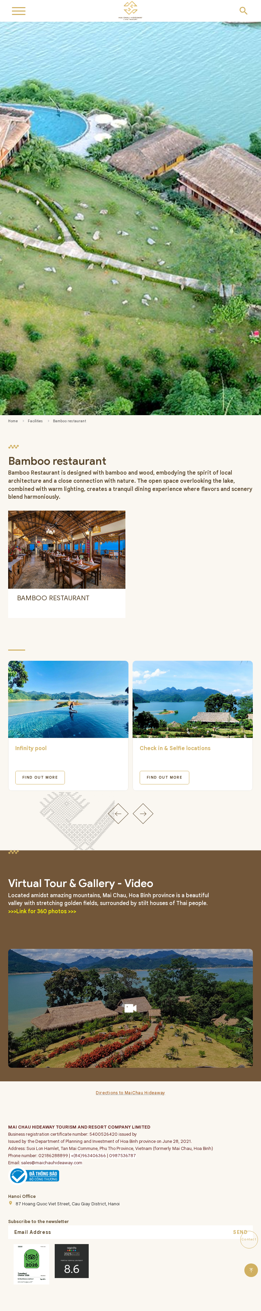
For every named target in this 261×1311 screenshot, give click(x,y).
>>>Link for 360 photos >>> (42, 911)
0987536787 (122, 1155)
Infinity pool (31, 748)
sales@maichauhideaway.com (51, 1163)
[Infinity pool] (68, 699)
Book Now (142, 1304)
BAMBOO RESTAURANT (53, 598)
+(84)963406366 (88, 1155)
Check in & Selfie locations (175, 748)
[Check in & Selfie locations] (193, 699)
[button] (118, 813)
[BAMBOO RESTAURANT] (66, 550)
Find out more (40, 777)
